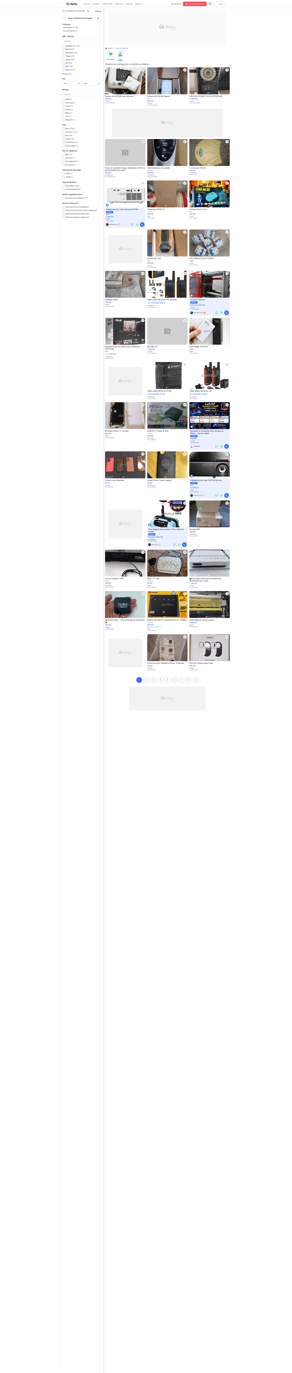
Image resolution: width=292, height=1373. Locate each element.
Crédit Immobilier (107, 4)
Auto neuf (87, 4)
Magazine (138, 4)
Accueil (110, 48)
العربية (220, 4)
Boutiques (129, 4)
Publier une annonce (196, 4)
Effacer (98, 11)
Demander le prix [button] (158, 303)
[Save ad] (143, 70)
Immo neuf (96, 4)
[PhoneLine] (142, 224)
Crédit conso (119, 4)
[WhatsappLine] (137, 224)
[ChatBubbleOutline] (132, 224)
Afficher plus (66, 74)
